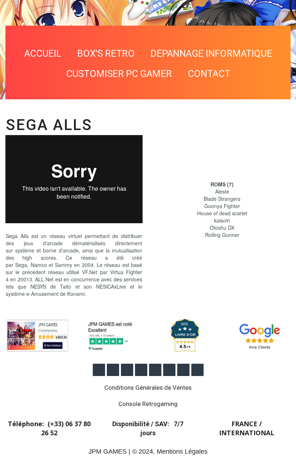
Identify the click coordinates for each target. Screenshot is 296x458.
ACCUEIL (42, 53)
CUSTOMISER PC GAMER (119, 73)
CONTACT (209, 73)
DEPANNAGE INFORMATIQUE (211, 53)
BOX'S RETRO (106, 53)
